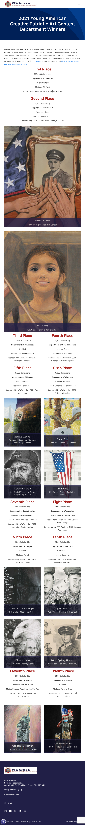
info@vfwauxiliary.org (13, 790)
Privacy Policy (25, 821)
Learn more (37, 61)
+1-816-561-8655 (11, 794)
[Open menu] (79, 4)
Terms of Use (36, 821)
